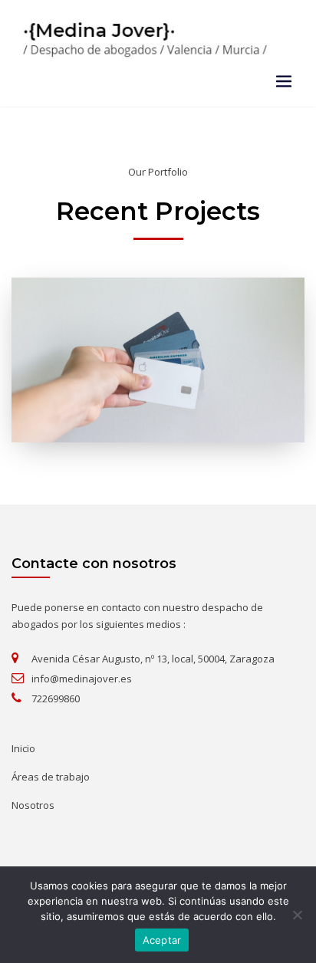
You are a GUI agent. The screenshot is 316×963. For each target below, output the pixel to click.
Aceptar (162, 940)
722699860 (55, 698)
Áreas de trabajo (51, 777)
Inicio (23, 748)
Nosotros (33, 805)
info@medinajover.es (81, 678)
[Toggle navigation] (283, 81)
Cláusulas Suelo (158, 315)
